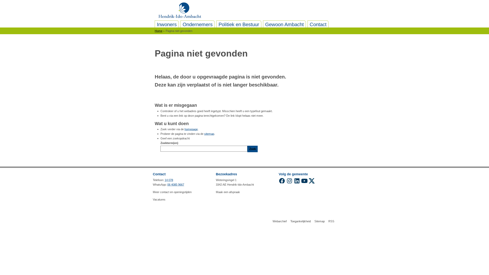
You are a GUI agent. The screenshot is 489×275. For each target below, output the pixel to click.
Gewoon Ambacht (284, 24)
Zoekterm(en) (169, 143)
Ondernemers (198, 24)
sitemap (209, 133)
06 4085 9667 (175, 184)
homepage (191, 129)
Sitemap (319, 221)
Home (158, 30)
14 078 (169, 180)
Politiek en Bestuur (239, 24)
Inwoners (167, 24)
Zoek (252, 148)
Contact (318, 24)
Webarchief (280, 221)
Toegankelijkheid (300, 221)
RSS (331, 221)
